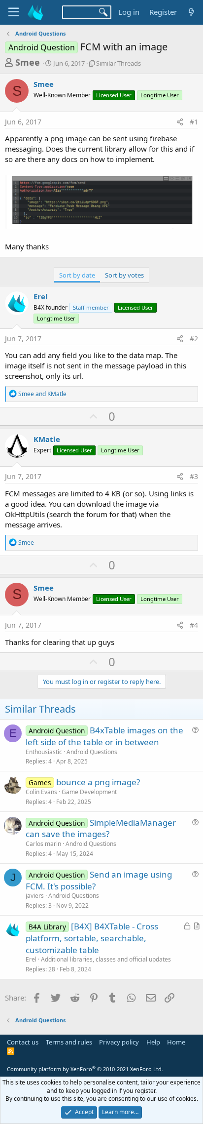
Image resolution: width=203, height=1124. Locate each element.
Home (176, 1042)
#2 (194, 338)
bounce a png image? (98, 782)
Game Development (89, 792)
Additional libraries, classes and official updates (106, 959)
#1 (194, 121)
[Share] (179, 122)
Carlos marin (43, 844)
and (42, 394)
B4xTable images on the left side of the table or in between (104, 736)
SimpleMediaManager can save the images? (101, 828)
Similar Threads (118, 63)
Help (153, 1042)
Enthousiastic (44, 752)
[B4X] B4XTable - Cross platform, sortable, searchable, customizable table (92, 938)
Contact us (22, 1042)
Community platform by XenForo (85, 1069)
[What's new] (191, 12)
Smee (27, 62)
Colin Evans (41, 792)
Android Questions (92, 752)
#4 (194, 625)
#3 (194, 476)
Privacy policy (119, 1042)
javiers (35, 895)
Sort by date (77, 275)
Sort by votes (124, 275)
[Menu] (13, 12)
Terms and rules (69, 1042)
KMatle (47, 439)
